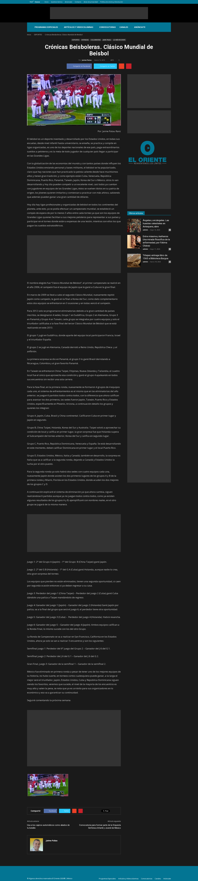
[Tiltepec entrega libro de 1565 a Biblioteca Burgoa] (134, 260)
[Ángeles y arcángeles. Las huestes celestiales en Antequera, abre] (134, 225)
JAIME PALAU (107, 40)
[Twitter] (164, 2)
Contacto (78, 2)
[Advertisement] (99, 13)
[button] (167, 27)
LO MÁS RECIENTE (119, 40)
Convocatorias (107, 27)
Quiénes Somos (56, 2)
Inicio (46, 2)
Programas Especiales (46, 27)
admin (145, 230)
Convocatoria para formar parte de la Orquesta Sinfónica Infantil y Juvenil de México (100, 826)
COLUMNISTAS (95, 40)
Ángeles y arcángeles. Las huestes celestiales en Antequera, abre (156, 223)
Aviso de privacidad (91, 2)
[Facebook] (156, 2)
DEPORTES (75, 40)
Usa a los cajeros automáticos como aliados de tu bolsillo (48, 826)
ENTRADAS (84, 40)
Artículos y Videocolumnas (78, 27)
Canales (123, 27)
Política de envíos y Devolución (111, 2)
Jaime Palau (87, 60)
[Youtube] (169, 2)
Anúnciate (68, 2)
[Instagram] (160, 2)
